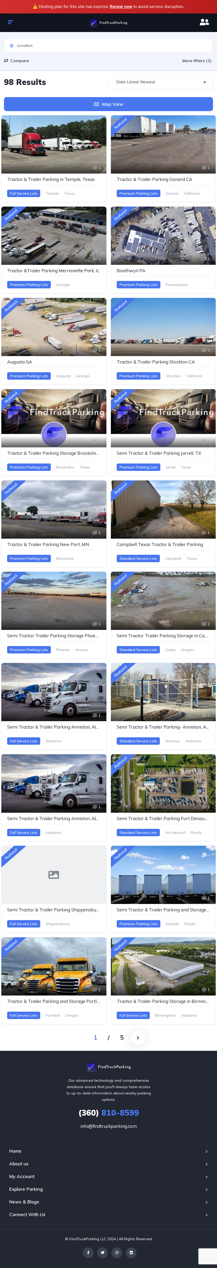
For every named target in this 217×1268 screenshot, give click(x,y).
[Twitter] (102, 1252)
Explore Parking (26, 1189)
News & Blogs (24, 1202)
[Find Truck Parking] (108, 23)
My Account (21, 1176)
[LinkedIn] (131, 1252)
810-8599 (108, 1113)
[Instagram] (116, 1252)
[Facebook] (88, 1252)
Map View (112, 104)
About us (19, 1163)
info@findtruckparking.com (108, 1126)
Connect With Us (27, 1214)
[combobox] (160, 82)
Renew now (121, 6)
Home (15, 1151)
